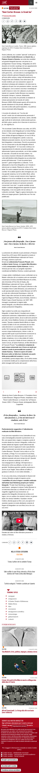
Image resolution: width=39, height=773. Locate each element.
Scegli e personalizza (9, 760)
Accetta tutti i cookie (9, 766)
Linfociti (11, 619)
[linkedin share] (20, 21)
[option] (19, 378)
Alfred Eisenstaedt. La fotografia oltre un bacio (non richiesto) (18, 711)
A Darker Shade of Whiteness (18, 601)
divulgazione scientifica (16, 611)
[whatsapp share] (7, 21)
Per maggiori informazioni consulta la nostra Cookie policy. (19, 748)
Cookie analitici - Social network (13, 756)
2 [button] (21, 393)
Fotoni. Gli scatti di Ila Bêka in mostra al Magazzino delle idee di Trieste (19, 681)
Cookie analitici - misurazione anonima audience (19, 754)
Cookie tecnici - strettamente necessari (15, 753)
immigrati (11, 596)
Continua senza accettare (11, 770)
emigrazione (12, 599)
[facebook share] (16, 21)
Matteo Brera (12, 604)
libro (9, 606)
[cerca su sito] (31, 2)
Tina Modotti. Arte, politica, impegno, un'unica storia (19, 651)
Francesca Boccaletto (9, 16)
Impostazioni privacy (19, 726)
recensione (12, 609)
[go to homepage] (4, 2)
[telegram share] (12, 21)
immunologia (12, 614)
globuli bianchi (13, 617)
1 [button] (19, 393)
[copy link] (3, 21)
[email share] (24, 21)
